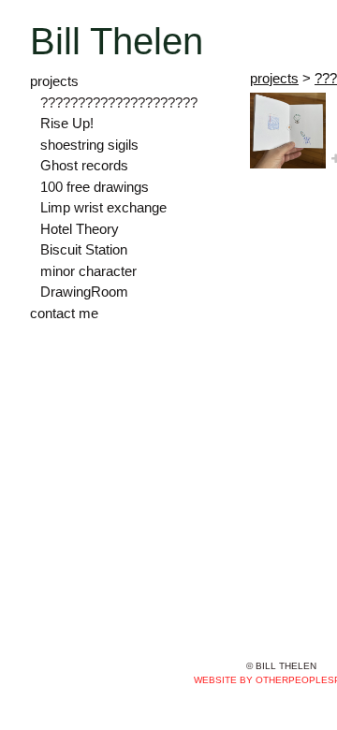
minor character (88, 271)
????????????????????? (119, 102)
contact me (64, 313)
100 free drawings (94, 187)
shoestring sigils (89, 145)
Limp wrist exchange (103, 207)
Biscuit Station (83, 249)
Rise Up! (67, 123)
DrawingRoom (84, 291)
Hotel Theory (79, 229)
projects (54, 81)
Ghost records (84, 165)
